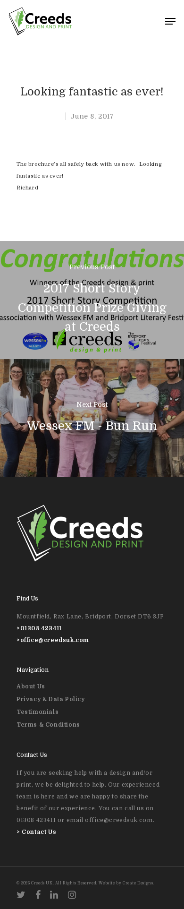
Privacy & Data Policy (51, 699)
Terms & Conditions (48, 724)
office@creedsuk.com (54, 640)
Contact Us (39, 832)
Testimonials (38, 712)
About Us (31, 686)
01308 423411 (41, 628)
